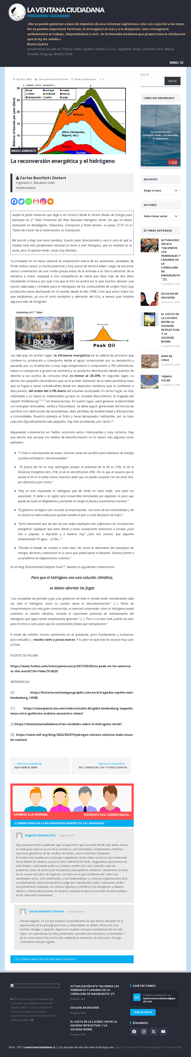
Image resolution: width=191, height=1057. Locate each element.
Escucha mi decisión (169, 295)
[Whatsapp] (28, 201)
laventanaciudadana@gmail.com (159, 1000)
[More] (50, 201)
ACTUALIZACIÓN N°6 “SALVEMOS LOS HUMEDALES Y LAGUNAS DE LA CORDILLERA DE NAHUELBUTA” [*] (171, 259)
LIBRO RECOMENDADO (159, 98)
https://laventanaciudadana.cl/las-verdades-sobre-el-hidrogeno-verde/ (68, 724)
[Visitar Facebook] (134, 1032)
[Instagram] (43, 201)
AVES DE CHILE (166, 358)
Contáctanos (143, 1012)
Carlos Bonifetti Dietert (53, 79)
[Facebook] (14, 201)
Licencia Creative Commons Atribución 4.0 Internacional (148, 1047)
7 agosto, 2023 (76, 911)
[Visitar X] (153, 1032)
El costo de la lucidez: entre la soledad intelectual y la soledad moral (170, 327)
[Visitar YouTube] (163, 1032)
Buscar (145, 74)
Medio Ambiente (85, 79)
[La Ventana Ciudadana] (95, 10)
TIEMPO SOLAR (166, 378)
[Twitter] (21, 201)
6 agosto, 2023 (67, 835)
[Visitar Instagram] (144, 1032)
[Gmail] (36, 201)
